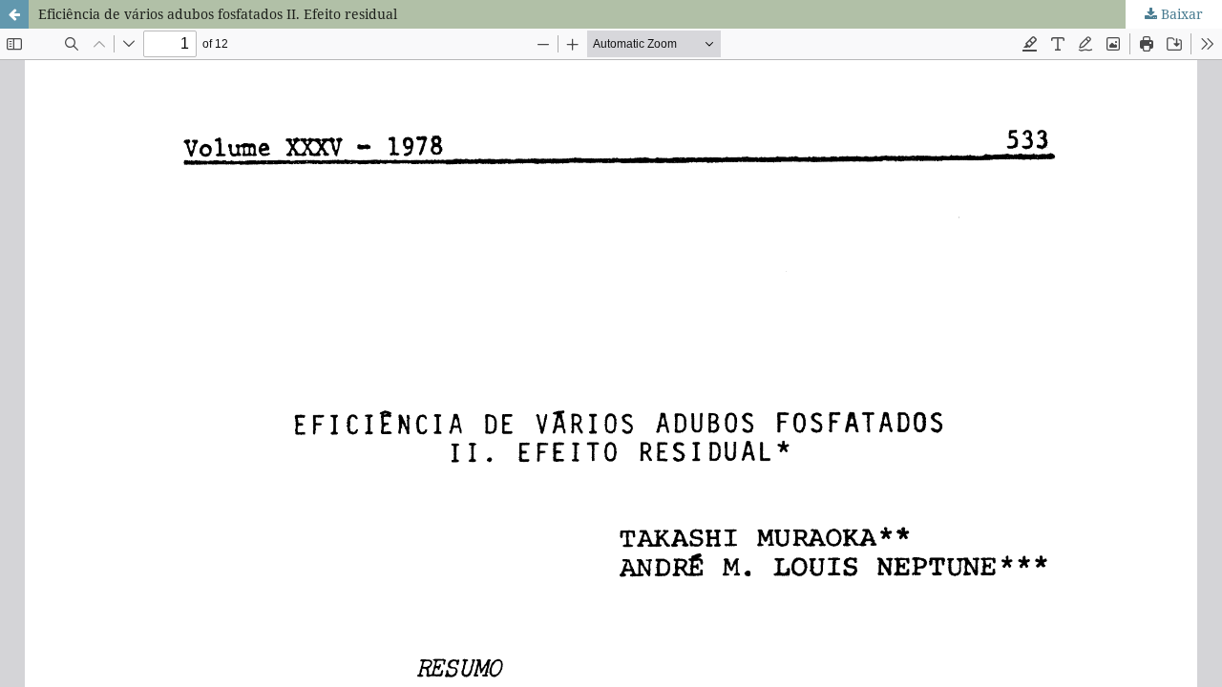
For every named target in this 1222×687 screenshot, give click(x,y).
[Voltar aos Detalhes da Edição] (14, 14)
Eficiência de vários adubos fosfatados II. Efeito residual (217, 14)
